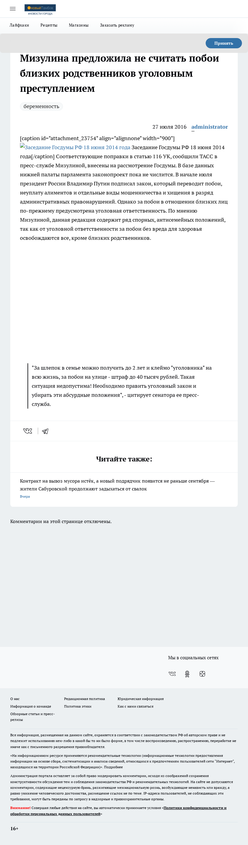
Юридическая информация (141, 698)
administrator (209, 126)
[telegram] (47, 431)
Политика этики (77, 706)
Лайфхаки (19, 25)
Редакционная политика (84, 698)
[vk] (28, 431)
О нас (15, 698)
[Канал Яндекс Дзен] (202, 674)
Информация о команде (30, 706)
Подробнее (113, 767)
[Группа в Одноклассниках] (187, 674)
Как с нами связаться (135, 706)
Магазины (79, 25)
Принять (223, 43)
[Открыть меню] (12, 9)
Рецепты (49, 25)
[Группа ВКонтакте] (172, 674)
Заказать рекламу (117, 25)
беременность (41, 106)
